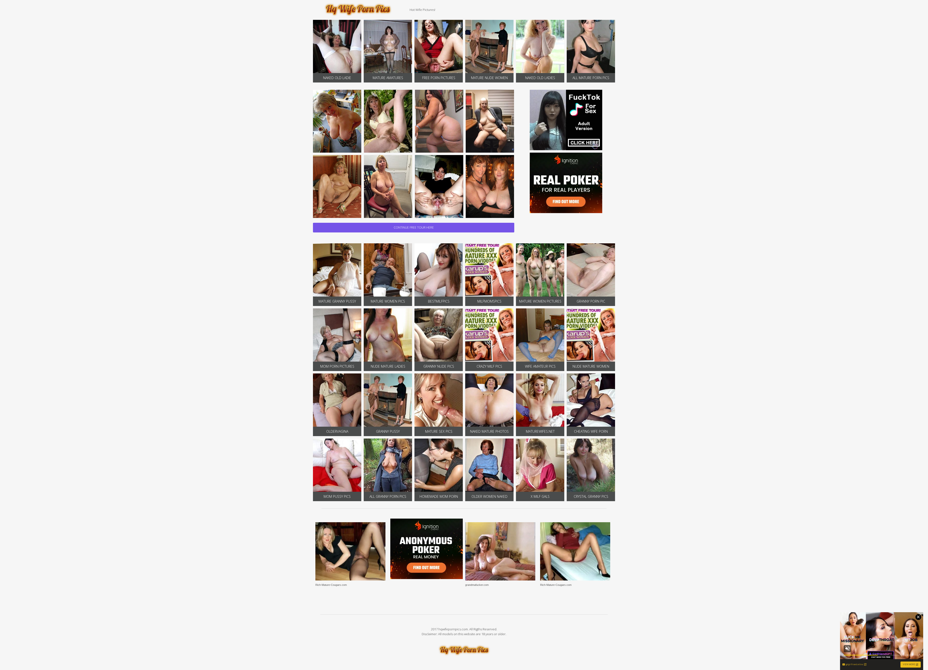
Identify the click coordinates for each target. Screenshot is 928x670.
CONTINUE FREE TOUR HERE (414, 227)
